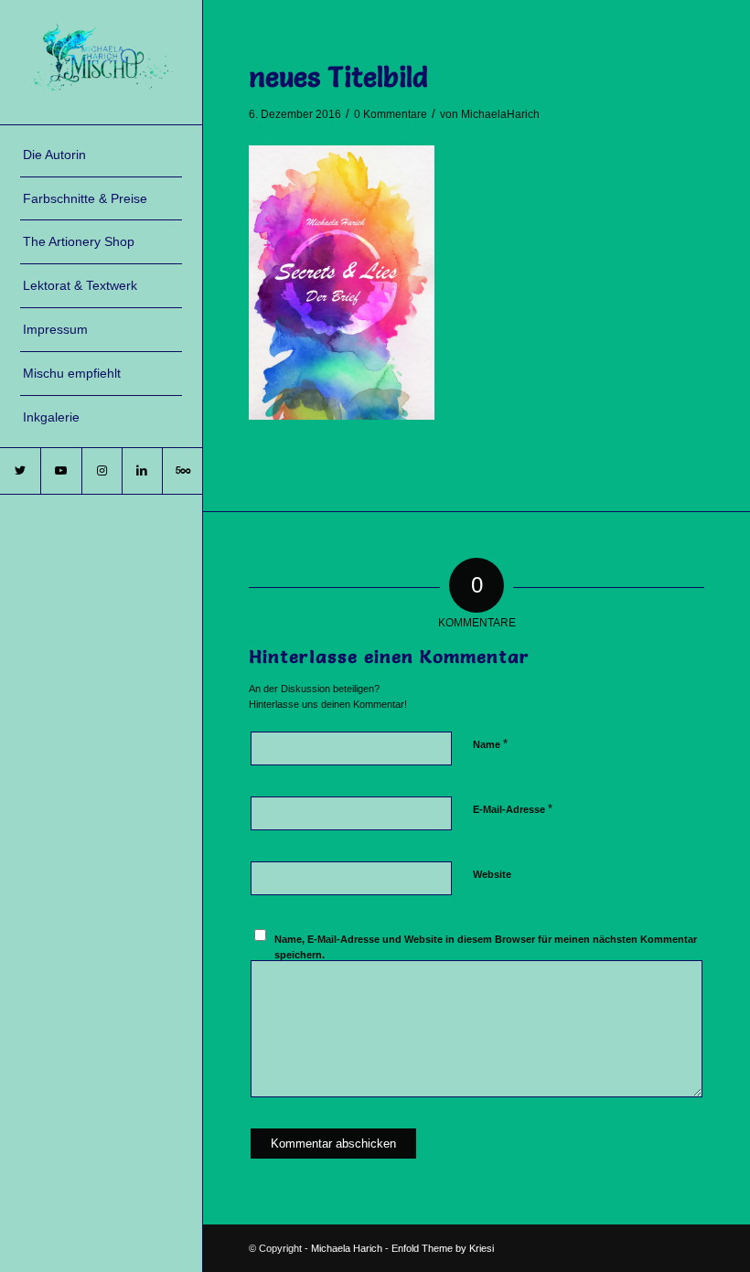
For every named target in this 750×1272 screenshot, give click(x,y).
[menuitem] (101, 155)
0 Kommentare (390, 114)
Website (492, 874)
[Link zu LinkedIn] (142, 471)
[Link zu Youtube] (60, 471)
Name (490, 744)
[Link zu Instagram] (101, 471)
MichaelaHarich (500, 114)
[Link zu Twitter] (20, 471)
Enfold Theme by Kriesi (442, 1248)
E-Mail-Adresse (512, 809)
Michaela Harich (346, 1248)
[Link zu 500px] (182, 471)
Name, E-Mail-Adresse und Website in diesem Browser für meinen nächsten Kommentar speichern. (485, 947)
